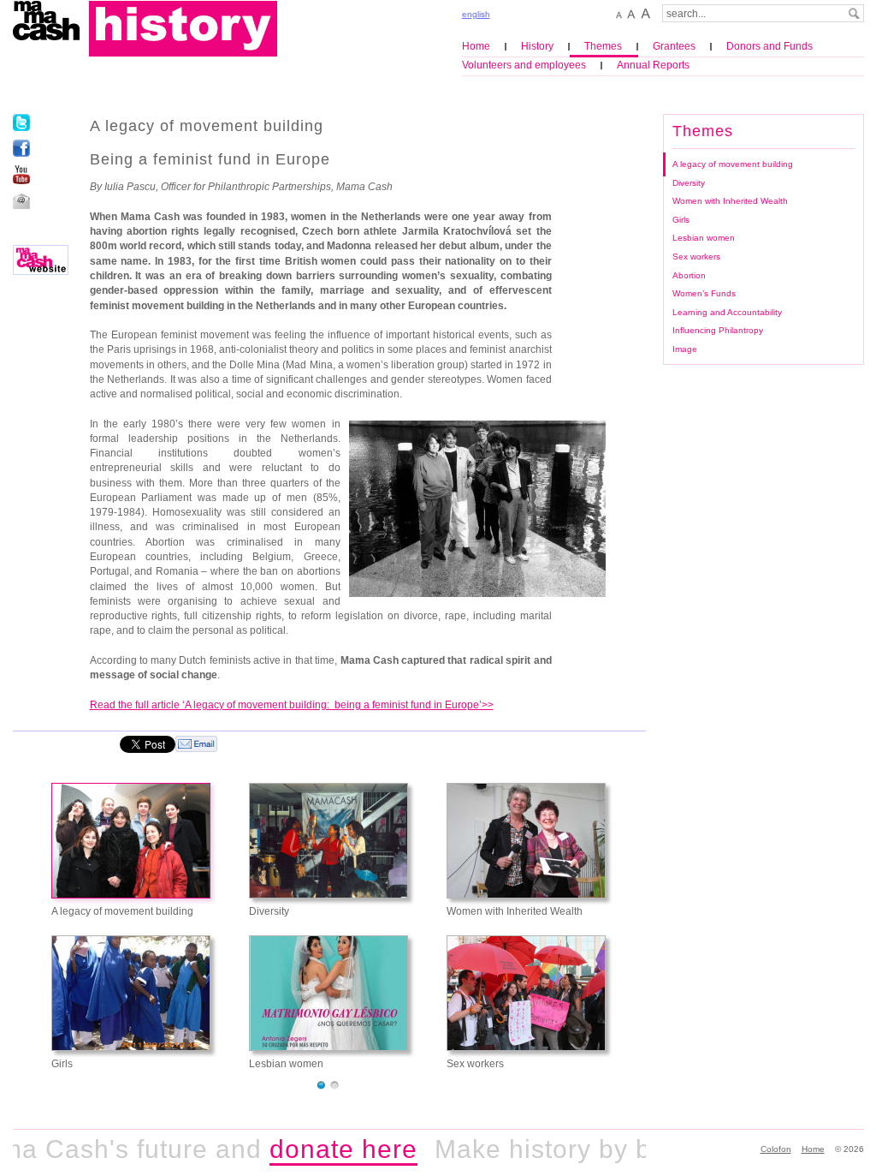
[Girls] (130, 993)
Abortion (689, 275)
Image (684, 349)
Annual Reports (653, 65)
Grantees (674, 46)
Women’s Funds (704, 293)
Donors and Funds (769, 46)
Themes (603, 46)
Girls (681, 219)
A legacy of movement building (732, 164)
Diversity (688, 183)
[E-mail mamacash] (21, 200)
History (537, 46)
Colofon (776, 1149)
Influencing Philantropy (717, 330)
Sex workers (696, 256)
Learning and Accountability (727, 312)
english (476, 14)
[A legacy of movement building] (130, 840)
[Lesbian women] (328, 993)
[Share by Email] (196, 743)
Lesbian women (703, 237)
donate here (326, 1149)
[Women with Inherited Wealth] (526, 840)
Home (476, 46)
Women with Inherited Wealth (730, 201)
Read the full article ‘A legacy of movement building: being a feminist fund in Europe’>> (292, 705)
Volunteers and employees (524, 65)
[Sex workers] (526, 993)
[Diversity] (328, 840)
